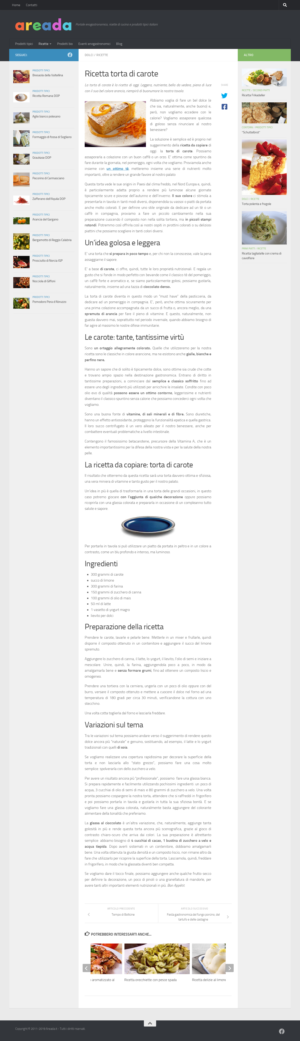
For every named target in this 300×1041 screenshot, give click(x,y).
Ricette (43, 44)
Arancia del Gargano (45, 219)
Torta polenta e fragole (256, 204)
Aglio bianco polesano (46, 116)
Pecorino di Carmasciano (48, 178)
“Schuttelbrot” (251, 132)
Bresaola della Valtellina (47, 75)
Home (16, 5)
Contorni (247, 127)
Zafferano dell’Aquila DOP (49, 199)
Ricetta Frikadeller (253, 95)
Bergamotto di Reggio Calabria (52, 240)
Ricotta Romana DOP (46, 96)
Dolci (89, 55)
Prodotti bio (65, 44)
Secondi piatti (261, 90)
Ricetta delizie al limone (209, 980)
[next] (230, 968)
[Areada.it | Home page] (43, 24)
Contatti (31, 5)
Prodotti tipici (24, 44)
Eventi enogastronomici (94, 44)
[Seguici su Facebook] (70, 54)
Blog (119, 44)
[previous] (87, 968)
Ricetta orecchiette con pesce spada (150, 980)
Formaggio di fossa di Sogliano (52, 137)
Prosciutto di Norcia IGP (47, 260)
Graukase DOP (41, 157)
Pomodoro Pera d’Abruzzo (49, 302)
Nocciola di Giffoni (43, 281)
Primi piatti (248, 248)
